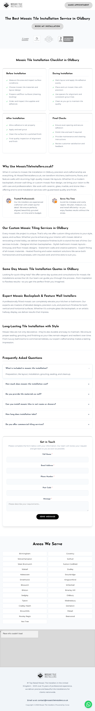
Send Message (47, 517)
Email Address (47, 465)
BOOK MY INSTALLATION (47, 26)
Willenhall (70, 585)
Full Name (47, 454)
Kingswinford (70, 580)
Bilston (25, 590)
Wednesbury (70, 601)
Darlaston (70, 606)
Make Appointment (78, 5)
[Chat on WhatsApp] (88, 704)
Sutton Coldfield (70, 564)
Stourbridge (70, 574)
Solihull (70, 559)
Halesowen (25, 574)
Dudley (70, 569)
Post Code (47, 488)
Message (47, 499)
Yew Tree (25, 621)
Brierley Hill (70, 590)
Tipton (25, 601)
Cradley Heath (25, 606)
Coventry (70, 554)
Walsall (25, 569)
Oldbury (70, 595)
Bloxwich (25, 585)
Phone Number (47, 477)
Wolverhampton (25, 559)
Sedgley (24, 595)
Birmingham (24, 554)
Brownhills (24, 611)
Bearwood (70, 616)
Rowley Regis (25, 616)
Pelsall (70, 611)
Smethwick (25, 580)
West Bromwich (25, 564)
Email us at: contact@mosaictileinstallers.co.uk (47, 700)
